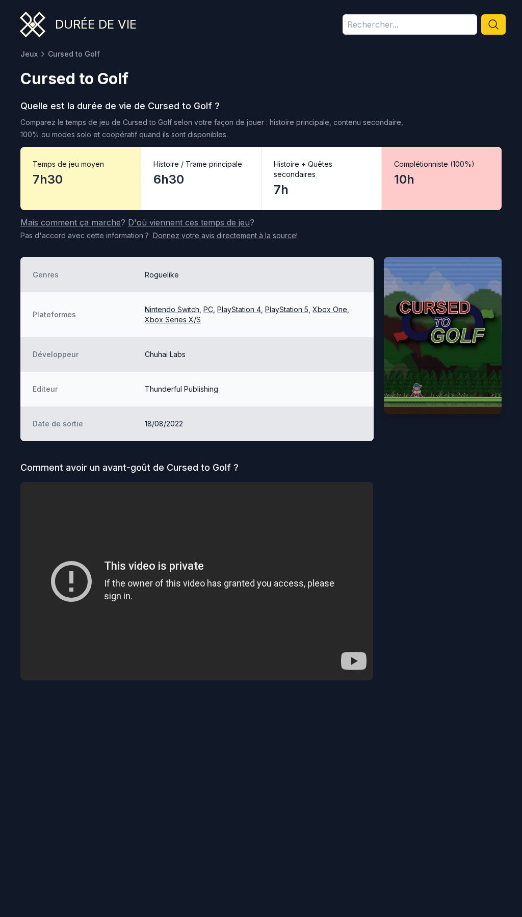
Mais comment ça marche (70, 222)
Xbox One (329, 309)
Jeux (29, 53)
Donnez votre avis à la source (224, 235)
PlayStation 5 (286, 309)
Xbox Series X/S (173, 319)
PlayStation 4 (239, 309)
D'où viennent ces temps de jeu (189, 222)
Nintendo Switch (172, 309)
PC (208, 309)
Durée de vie (96, 24)
